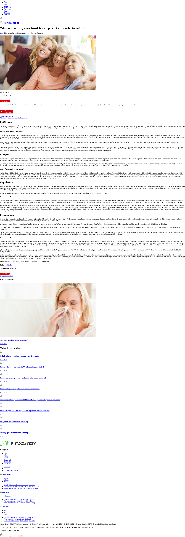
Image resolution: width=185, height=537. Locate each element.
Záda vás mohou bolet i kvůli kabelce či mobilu (18, 517)
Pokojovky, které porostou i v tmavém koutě (17, 519)
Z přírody (7, 13)
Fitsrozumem (6, 474)
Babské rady (7, 7)
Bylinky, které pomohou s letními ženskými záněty (19, 485)
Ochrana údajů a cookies (11, 470)
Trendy (6, 11)
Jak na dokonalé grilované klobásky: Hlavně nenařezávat (21, 488)
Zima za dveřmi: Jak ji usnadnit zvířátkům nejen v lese (20, 499)
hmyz (5, 512)
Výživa (6, 6)
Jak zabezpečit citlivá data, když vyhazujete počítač (19, 521)
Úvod (5, 2)
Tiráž (5, 468)
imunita (6, 478)
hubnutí (6, 480)
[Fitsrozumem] (9, 22)
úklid (5, 510)
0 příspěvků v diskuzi (6, 276)
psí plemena (7, 496)
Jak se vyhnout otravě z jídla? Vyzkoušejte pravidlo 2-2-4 (21, 486)
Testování (7, 14)
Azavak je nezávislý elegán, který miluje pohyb (18, 501)
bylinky (6, 481)
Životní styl (7, 9)
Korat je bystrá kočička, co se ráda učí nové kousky (19, 503)
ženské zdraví (9, 265)
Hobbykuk (5, 506)
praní (5, 514)
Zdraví (6, 4)
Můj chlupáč (6, 492)
